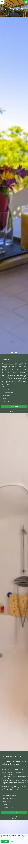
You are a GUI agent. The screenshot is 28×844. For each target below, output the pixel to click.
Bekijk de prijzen (14, 406)
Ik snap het (5, 841)
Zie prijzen (14, 812)
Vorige (15, 816)
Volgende (12, 411)
